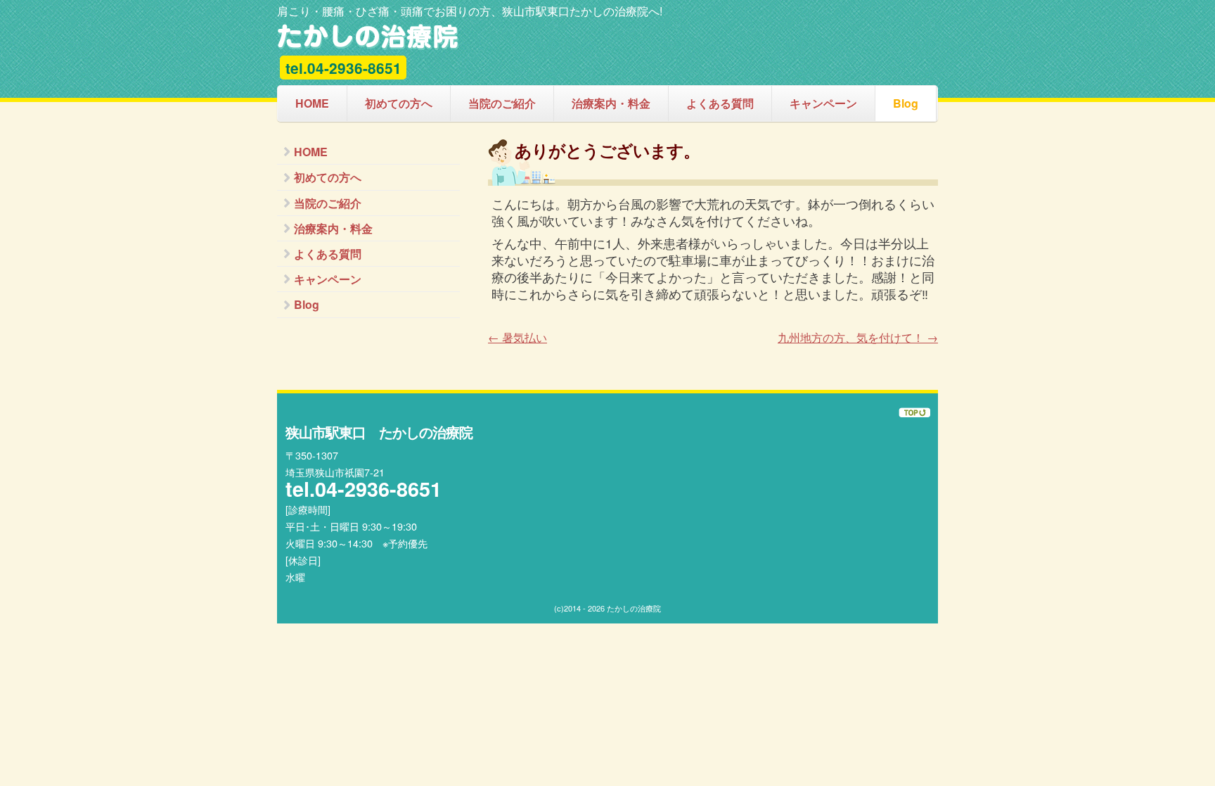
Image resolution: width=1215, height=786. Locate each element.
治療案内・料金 (611, 103)
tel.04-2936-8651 (343, 68)
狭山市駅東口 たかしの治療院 (368, 37)
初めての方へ (398, 103)
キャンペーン (823, 103)
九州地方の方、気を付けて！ (858, 337)
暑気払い (517, 337)
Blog (905, 103)
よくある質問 (720, 103)
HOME (312, 103)
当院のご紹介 (502, 103)
